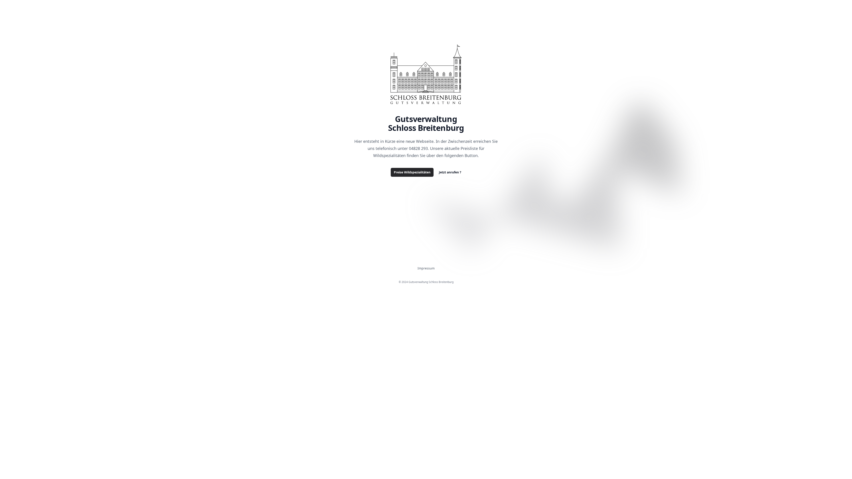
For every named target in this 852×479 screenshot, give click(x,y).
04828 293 (418, 148)
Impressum (426, 268)
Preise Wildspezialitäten (412, 172)
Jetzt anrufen (450, 172)
